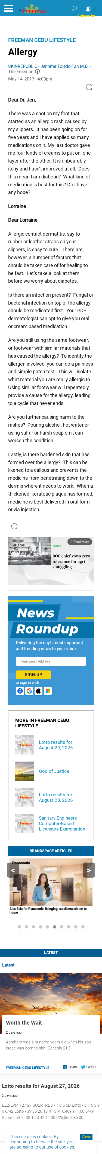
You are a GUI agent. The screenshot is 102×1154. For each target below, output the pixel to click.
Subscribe (86, 16)
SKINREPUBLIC (22, 66)
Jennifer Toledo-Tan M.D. (65, 66)
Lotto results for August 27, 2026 (41, 1086)
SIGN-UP (33, 674)
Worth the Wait (24, 1022)
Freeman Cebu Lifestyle (42, 40)
